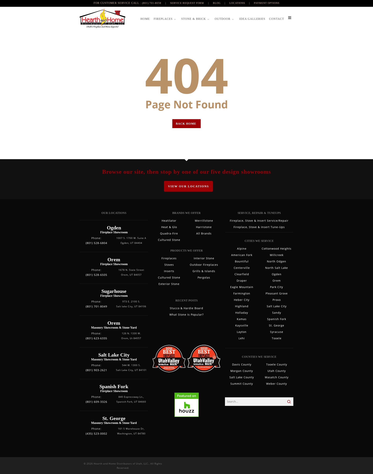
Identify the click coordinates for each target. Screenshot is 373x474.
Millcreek (276, 255)
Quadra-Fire (169, 233)
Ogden (276, 274)
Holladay (241, 312)
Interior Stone (204, 258)
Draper (242, 280)
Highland (241, 306)
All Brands (204, 233)
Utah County (277, 371)
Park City (276, 287)
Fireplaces (169, 258)
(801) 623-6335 (96, 338)
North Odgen (276, 261)
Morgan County (241, 371)
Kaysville (241, 325)
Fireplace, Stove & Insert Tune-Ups (259, 227)
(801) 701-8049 (96, 306)
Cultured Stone (169, 240)
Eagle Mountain (241, 287)
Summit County (241, 383)
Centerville (242, 268)
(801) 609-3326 (96, 402)
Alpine (242, 248)
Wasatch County (276, 377)
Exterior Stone (169, 284)
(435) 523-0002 (96, 433)
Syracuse (276, 332)
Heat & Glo (169, 227)
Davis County (241, 364)
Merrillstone (204, 220)
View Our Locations (188, 186)
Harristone (204, 227)
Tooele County (276, 364)
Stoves (169, 265)
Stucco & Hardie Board (186, 308)
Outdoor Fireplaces (204, 265)
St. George (276, 325)
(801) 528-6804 (96, 243)
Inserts (169, 271)
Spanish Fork (276, 319)
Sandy (276, 312)
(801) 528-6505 (96, 275)
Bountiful (242, 261)
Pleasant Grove (277, 293)
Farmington (241, 293)
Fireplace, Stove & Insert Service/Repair (259, 220)
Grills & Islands (204, 271)
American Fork (241, 255)
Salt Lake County (241, 377)
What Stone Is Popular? (186, 314)
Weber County (276, 383)
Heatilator (169, 220)
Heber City (241, 300)
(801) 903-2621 (96, 370)
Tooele (276, 338)
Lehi (242, 338)
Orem (277, 280)
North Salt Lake (276, 268)
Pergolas (204, 277)
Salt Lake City (277, 306)
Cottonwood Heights (276, 248)
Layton (242, 332)
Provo (277, 300)
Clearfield (241, 274)
